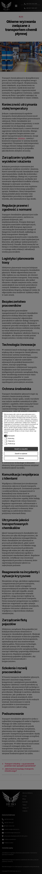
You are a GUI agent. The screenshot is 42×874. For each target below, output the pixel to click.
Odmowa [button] (21, 458)
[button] (6, 436)
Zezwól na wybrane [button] (21, 453)
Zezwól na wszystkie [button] (21, 449)
